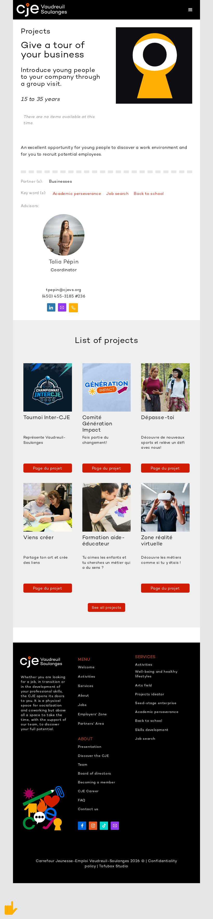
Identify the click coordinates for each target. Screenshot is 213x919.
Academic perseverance (77, 193)
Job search (117, 193)
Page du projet (47, 468)
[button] (190, 9)
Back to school (149, 193)
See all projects (106, 607)
